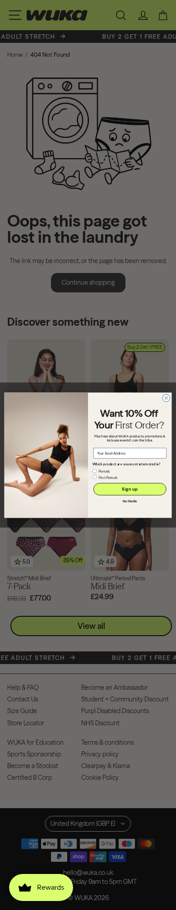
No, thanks (130, 501)
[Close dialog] (166, 398)
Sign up (130, 488)
